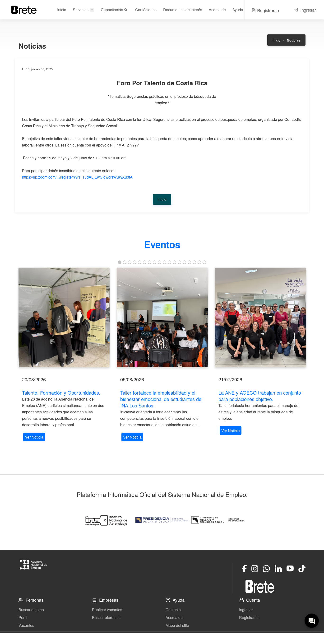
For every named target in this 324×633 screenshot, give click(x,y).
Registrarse (249, 617)
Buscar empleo (31, 609)
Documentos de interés (182, 9)
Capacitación (112, 9)
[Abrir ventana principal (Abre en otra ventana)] (260, 586)
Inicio (61, 9)
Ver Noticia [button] (34, 437)
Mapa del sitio (177, 625)
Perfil (23, 617)
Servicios (80, 9)
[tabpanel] (64, 355)
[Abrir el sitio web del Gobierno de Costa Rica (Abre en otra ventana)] (162, 520)
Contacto (173, 609)
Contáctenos (146, 9)
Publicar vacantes (107, 609)
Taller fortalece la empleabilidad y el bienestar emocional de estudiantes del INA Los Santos (161, 399)
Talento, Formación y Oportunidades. (61, 392)
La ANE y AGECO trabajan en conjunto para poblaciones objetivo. (259, 395)
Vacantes (26, 625)
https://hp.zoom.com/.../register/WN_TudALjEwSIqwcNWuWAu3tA (77, 177)
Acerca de (217, 9)
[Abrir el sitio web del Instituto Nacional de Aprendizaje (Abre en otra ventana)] (106, 520)
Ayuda (237, 9)
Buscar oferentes (106, 617)
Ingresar (246, 609)
